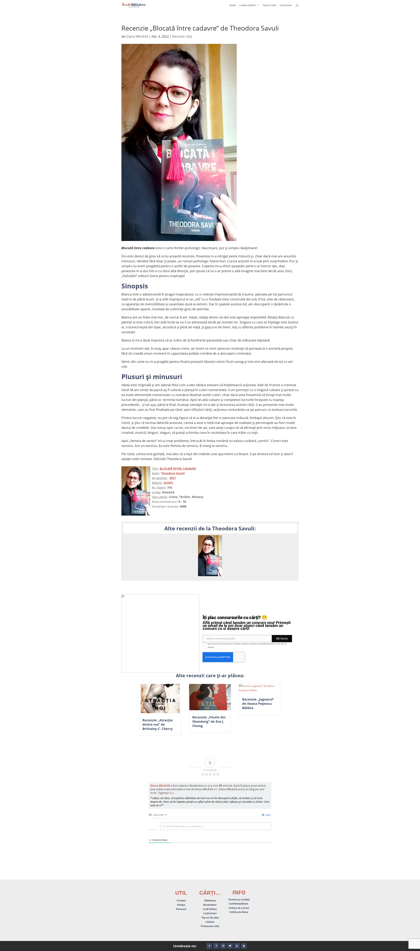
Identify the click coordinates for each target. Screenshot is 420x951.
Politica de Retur (239, 912)
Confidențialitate (239, 903)
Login (267, 814)
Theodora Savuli (173, 473)
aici (216, 789)
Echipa (181, 904)
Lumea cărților (247, 5)
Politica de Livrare (239, 907)
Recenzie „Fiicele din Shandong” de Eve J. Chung (209, 721)
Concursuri (286, 5)
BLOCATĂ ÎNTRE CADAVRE (178, 469)
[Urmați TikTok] (237, 946)
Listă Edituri (210, 909)
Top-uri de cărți (210, 917)
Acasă (232, 5)
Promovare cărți (210, 926)
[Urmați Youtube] (230, 946)
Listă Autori (210, 913)
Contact (181, 900)
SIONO (168, 483)
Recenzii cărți (182, 36)
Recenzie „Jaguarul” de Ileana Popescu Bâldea (258, 703)
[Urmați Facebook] (209, 946)
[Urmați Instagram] (223, 946)
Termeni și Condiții (239, 899)
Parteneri (181, 909)
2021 (172, 478)
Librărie (210, 921)
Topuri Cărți (269, 5)
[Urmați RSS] (244, 946)
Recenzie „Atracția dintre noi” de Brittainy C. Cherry (157, 724)
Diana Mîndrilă (137, 36)
